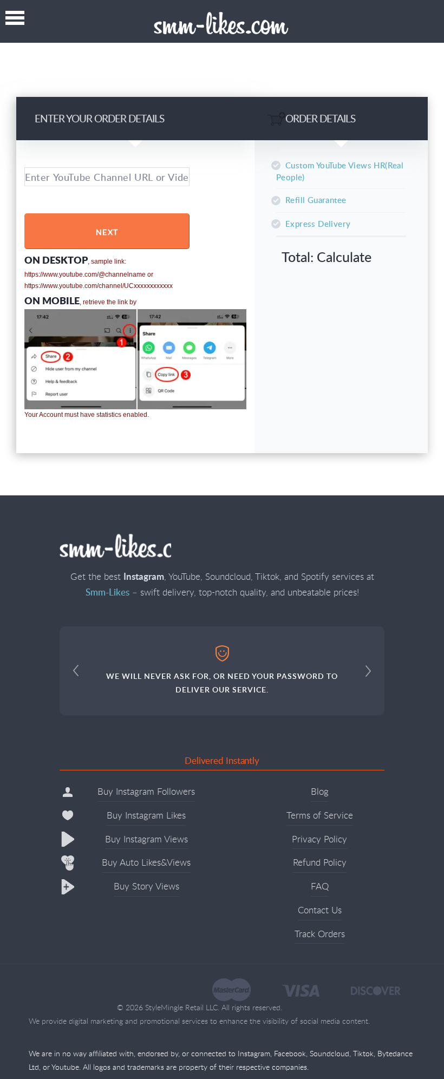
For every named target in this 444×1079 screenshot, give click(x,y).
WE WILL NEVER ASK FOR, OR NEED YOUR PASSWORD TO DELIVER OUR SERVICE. (222, 683)
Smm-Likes (222, 24)
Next (107, 232)
